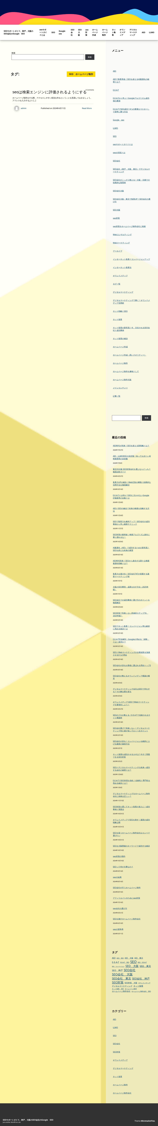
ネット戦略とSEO (120, 311)
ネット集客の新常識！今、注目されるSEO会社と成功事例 (131, 329)
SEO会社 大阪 (122, 974)
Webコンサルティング (122, 234)
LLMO (151, 32)
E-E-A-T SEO (124, 962)
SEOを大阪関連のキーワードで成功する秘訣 (131, 846)
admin (23, 108)
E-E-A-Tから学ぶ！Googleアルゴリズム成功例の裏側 (131, 99)
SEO (53, 32)
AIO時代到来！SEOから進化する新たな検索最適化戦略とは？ (131, 562)
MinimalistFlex (148, 1121)
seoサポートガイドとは (43, 32)
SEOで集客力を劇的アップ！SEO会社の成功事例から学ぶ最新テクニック (131, 522)
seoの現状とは (119, 152)
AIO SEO (120, 958)
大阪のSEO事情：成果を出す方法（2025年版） (130, 588)
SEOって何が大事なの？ (123, 866)
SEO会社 (72, 32)
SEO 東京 (145, 966)
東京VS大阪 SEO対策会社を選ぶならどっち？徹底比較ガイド (132, 470)
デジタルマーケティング (133, 32)
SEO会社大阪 (118, 191)
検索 (13, 53)
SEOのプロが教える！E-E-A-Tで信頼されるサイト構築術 (131, 716)
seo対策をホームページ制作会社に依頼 (129, 226)
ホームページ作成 (95, 32)
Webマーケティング (121, 243)
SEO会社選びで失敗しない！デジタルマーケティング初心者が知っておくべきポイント (131, 729)
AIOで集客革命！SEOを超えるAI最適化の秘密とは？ (131, 80)
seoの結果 (117, 877)
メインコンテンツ (120, 388)
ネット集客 (114, 32)
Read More (87, 108)
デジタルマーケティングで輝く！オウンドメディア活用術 (131, 301)
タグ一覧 (116, 284)
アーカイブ (117, 251)
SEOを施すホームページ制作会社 (127, 919)
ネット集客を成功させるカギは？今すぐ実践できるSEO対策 (131, 755)
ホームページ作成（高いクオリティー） (129, 355)
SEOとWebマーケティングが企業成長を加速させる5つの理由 (131, 653)
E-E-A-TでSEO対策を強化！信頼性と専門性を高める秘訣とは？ (131, 781)
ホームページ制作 (105, 32)
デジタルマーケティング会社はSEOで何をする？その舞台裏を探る (131, 690)
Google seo (118, 120)
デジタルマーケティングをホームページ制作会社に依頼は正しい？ (131, 795)
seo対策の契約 (119, 856)
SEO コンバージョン (118, 966)
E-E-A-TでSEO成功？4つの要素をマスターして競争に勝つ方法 (131, 110)
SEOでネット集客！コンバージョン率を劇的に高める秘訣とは (131, 627)
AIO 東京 (138, 958)
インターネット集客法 (122, 267)
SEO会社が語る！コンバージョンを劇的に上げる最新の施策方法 (131, 742)
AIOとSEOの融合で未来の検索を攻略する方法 (131, 509)
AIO (143, 32)
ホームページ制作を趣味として (126, 371)
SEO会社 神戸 (141, 978)
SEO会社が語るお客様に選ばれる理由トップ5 (132, 665)
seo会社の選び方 (120, 908)
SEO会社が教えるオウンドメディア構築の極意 (131, 677)
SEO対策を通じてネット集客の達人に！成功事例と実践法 (131, 808)
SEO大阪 (80, 32)
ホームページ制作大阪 (122, 379)
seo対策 (86, 32)
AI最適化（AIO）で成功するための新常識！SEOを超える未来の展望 (131, 549)
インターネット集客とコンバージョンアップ (131, 259)
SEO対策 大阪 (131, 983)
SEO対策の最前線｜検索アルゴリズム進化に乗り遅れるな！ (131, 536)
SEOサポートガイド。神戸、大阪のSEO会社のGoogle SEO (18, 32)
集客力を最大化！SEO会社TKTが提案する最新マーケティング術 (131, 575)
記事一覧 (116, 396)
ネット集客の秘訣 (120, 338)
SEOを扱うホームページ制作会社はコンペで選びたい (131, 834)
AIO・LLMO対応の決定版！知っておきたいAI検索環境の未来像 (132, 457)
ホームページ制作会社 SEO (141, 991)
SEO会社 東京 (121, 978)
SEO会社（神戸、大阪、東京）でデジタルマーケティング (131, 170)
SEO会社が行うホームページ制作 (127, 887)
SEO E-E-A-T (142, 962)
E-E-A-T (116, 90)
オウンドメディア (122, 32)
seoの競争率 (118, 929)
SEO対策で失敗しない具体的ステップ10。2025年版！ (130, 614)
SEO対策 (118, 982)
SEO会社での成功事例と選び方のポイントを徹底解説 (131, 601)
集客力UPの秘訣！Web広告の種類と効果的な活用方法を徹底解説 (132, 483)
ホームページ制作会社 (121, 991)
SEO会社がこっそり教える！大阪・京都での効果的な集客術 (131, 181)
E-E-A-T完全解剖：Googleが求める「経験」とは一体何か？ (131, 640)
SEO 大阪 (132, 966)
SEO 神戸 (117, 970)
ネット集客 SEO (118, 989)
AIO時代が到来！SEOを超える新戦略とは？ (131, 445)
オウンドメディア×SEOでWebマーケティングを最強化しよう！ (131, 703)
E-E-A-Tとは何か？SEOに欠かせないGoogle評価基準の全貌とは (131, 496)
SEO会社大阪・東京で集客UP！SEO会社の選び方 (131, 200)
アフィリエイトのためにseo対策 (126, 898)
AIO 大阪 (129, 958)
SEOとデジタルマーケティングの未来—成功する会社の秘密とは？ (131, 768)
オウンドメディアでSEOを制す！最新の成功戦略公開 (131, 821)
